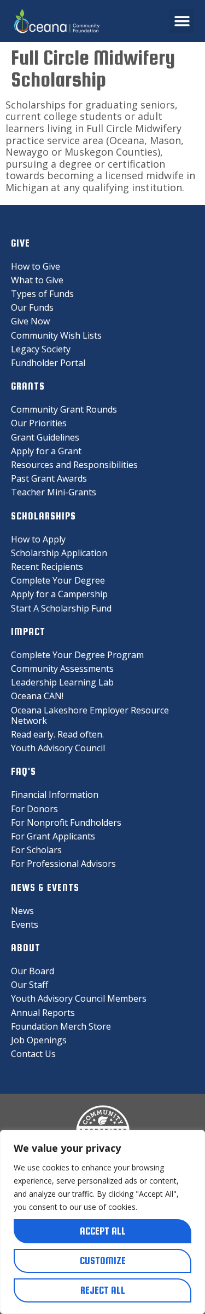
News (22, 911)
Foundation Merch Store (61, 1026)
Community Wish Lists (56, 335)
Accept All (103, 1231)
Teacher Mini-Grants (53, 492)
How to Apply (38, 539)
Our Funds (32, 307)
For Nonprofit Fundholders (66, 822)
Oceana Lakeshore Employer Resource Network (90, 715)
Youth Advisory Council (58, 748)
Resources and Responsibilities (74, 465)
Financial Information (54, 795)
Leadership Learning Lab (62, 682)
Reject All (102, 1290)
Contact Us (33, 1054)
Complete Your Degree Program (77, 655)
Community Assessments (62, 668)
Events (24, 924)
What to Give (37, 280)
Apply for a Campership (59, 594)
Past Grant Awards (49, 478)
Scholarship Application (59, 553)
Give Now (30, 321)
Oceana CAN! (37, 696)
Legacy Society (41, 349)
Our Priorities (39, 423)
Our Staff (29, 985)
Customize (103, 1260)
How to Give (35, 266)
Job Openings (39, 1040)
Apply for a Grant (46, 451)
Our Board (32, 971)
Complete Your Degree (58, 580)
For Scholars (36, 850)
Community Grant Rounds (64, 409)
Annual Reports (43, 1013)
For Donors (34, 809)
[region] (102, 1222)
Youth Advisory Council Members (79, 998)
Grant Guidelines (45, 437)
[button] (181, 21)
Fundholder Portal (48, 363)
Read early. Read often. (57, 734)
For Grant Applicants (53, 836)
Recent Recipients (47, 567)
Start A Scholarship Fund (61, 608)
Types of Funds (42, 294)
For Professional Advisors (63, 864)
